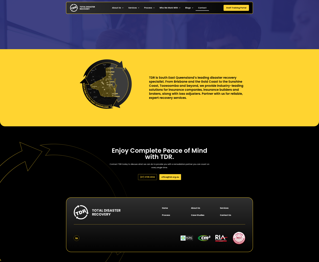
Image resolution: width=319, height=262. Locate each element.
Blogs (188, 7)
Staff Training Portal (236, 7)
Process (148, 7)
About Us (116, 7)
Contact (202, 7)
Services (132, 7)
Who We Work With (169, 7)
